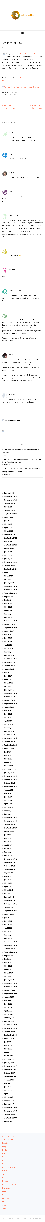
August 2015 (9, 748)
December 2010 (10, 942)
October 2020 (9, 566)
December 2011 (10, 900)
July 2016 (7, 711)
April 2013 (8, 845)
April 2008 (8, 1052)
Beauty (5, 1143)
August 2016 (9, 707)
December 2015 (10, 735)
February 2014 (10, 811)
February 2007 (10, 1101)
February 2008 (10, 1059)
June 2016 (8, 714)
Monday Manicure (9, 1184)
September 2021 (10, 545)
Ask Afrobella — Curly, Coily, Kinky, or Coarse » (35, 108)
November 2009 (10, 987)
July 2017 (7, 673)
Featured (5, 1157)
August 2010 (9, 956)
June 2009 (8, 1004)
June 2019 (8, 604)
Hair (3, 1164)
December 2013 (10, 818)
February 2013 (10, 852)
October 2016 (9, 700)
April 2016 (8, 721)
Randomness (13, 92)
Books (4, 1150)
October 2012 (9, 866)
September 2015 (10, 745)
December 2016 (10, 693)
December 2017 (10, 659)
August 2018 (9, 631)
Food (4, 1160)
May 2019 (8, 607)
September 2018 (10, 628)
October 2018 (9, 624)
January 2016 (9, 731)
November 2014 (10, 780)
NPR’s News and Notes (29, 54)
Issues (4, 1171)
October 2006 (9, 1114)
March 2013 (8, 849)
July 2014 (7, 793)
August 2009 (9, 997)
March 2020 (8, 576)
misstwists (13, 251)
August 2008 (9, 1038)
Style (4, 1205)
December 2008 (10, 1025)
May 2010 (8, 966)
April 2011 (8, 928)
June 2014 (8, 797)
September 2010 (10, 952)
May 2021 (8, 555)
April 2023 (8, 528)
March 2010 (8, 973)
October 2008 (9, 1032)
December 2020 (10, 562)
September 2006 (10, 1118)
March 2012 (8, 890)
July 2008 (7, 1042)
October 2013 (9, 824)
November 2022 (10, 534)
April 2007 (8, 1094)
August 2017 (9, 669)
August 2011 (9, 914)
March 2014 (8, 807)
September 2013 (10, 828)
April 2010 (8, 969)
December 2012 (10, 859)
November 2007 (10, 1070)
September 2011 (10, 911)
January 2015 (9, 773)
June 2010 (8, 963)
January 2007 (9, 1104)
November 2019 (10, 590)
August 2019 (9, 597)
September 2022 (10, 538)
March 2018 (8, 648)
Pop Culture (6, 1188)
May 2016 (8, 717)
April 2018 (8, 645)
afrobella (7, 455)
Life (3, 1178)
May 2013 (8, 842)
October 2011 (9, 907)
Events (5, 1153)
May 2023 (8, 524)
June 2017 (8, 676)
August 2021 (9, 548)
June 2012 (8, 880)
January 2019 (9, 617)
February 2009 (10, 1018)
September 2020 (10, 569)
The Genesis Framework (34, 1218)
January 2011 (9, 938)
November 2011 (10, 904)
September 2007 (10, 1076)
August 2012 (9, 873)
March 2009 (8, 1014)
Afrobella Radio (8, 1136)
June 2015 (8, 755)
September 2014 (10, 786)
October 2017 (9, 666)
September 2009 (10, 994)
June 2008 (8, 1045)
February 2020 (10, 579)
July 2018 (7, 635)
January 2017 (9, 690)
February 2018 (10, 652)
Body (4, 1147)
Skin (3, 1202)
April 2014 (8, 804)
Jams (4, 1174)
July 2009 (7, 1000)
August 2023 (9, 517)
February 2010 (10, 976)
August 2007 (9, 1080)
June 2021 (8, 552)
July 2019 (7, 600)
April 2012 (8, 887)
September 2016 (10, 704)
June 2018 (8, 638)
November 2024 (10, 500)
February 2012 (10, 893)
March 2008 (8, 1056)
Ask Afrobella (7, 1140)
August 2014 (9, 790)
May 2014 (8, 800)
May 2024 (8, 507)
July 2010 (7, 959)
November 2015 (10, 738)
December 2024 (10, 497)
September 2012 (10, 869)
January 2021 (9, 559)
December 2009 (10, 983)
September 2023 (10, 514)
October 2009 (9, 990)
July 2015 (7, 752)
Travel (4, 1209)
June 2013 (8, 838)
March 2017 (8, 683)
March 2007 (8, 1097)
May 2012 (8, 883)
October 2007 (9, 1073)
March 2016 (8, 724)
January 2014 (9, 814)
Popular (5, 1191)
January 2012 (9, 897)
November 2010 (10, 945)
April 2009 (8, 1011)
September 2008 (10, 1035)
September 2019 (10, 593)
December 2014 (10, 776)
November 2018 (10, 621)
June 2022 (8, 541)
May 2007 (8, 1090)
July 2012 (7, 876)
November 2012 (10, 862)
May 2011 (8, 925)
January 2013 (9, 856)
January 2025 (9, 493)
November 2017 (10, 662)
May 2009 (8, 1007)
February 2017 (10, 686)
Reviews (5, 1198)
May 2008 (8, 1049)
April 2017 (8, 679)
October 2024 (9, 503)
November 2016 (10, 697)
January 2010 (9, 980)
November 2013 (10, 821)
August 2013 (9, 831)
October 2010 (9, 949)
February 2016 (10, 728)
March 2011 (8, 931)
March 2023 (8, 531)
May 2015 (8, 759)
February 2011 (10, 935)
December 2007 (10, 1066)
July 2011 (7, 918)
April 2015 (8, 762)
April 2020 (8, 572)
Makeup (5, 1181)
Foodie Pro (20, 1218)
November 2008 (10, 1028)
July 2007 (7, 1083)
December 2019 (10, 586)
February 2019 (10, 614)
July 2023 (7, 521)
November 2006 (10, 1111)
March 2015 (8, 766)
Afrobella (22, 14)
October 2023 (9, 510)
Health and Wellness (10, 1167)
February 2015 (10, 769)
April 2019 (8, 610)
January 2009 (9, 1021)
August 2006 (9, 1121)
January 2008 (9, 1063)
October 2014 (9, 783)
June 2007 (8, 1087)
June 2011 (8, 921)
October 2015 (9, 742)
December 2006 (10, 1108)
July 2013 (7, 835)
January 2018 (9, 655)
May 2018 (8, 641)
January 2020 (9, 583)
